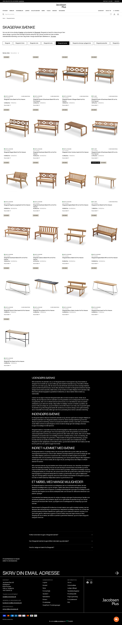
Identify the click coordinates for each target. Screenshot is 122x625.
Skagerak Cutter (20, 43)
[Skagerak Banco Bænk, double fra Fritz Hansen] (75, 285)
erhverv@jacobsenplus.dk (10, 609)
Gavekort (45, 593)
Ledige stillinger (72, 588)
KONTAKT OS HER (107, 1)
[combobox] (32, 14)
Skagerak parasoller (101, 43)
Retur (44, 588)
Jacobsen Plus (9, 619)
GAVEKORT (101, 10)
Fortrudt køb (46, 591)
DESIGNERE (62, 10)
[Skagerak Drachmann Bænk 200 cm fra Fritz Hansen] (17, 233)
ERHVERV (117, 1)
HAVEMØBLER (19, 10)
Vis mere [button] (53, 36)
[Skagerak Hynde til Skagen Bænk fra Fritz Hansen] (75, 74)
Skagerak (37, 32)
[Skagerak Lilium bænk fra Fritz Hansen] (104, 285)
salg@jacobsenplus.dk (9, 596)
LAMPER (27, 10)
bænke (21, 32)
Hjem (4, 18)
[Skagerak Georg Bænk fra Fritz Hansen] (46, 285)
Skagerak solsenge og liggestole (82, 43)
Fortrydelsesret (72, 599)
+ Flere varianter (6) (83, 96)
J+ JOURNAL (116, 10)
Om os (69, 582)
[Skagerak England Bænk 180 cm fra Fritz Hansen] (104, 233)
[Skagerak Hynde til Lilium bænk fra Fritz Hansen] (17, 285)
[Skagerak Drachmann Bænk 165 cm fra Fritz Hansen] (46, 127)
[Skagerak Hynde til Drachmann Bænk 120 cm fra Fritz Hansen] (104, 74)
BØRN (43, 10)
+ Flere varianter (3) (25, 96)
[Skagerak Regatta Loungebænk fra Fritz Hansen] (17, 180)
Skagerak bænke (11, 18)
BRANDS (54, 10)
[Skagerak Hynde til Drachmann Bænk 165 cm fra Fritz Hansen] (46, 74)
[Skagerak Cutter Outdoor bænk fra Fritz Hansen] (75, 127)
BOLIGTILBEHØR (35, 10)
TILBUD (48, 10)
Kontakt (45, 585)
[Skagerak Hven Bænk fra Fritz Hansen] (104, 180)
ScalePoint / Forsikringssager (51, 605)
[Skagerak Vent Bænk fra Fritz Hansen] (17, 336)
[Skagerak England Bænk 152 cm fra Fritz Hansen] (75, 180)
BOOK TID (108, 10)
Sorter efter (6, 53)
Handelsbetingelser (73, 591)
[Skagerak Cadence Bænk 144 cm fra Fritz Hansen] (46, 233)
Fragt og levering (72, 596)
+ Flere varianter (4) (112, 201)
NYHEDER (5, 10)
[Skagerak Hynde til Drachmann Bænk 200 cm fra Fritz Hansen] (104, 127)
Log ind (45, 582)
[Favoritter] (111, 14)
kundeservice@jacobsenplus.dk (12, 603)
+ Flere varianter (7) (54, 96)
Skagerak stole (34, 43)
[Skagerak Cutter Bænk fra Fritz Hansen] (17, 74)
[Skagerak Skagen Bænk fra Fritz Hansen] (17, 127)
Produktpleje (46, 602)
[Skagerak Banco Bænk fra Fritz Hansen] (75, 233)
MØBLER (12, 10)
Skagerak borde (48, 43)
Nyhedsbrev (46, 596)
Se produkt (7, 105)
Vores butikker (71, 585)
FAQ (68, 602)
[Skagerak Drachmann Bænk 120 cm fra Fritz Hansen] (46, 180)
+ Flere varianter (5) (25, 307)
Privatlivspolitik (71, 593)
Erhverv (45, 599)
